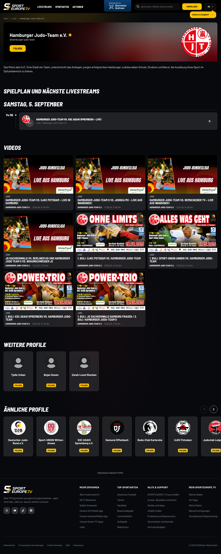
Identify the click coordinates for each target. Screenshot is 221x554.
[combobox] (159, 6)
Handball (121, 505)
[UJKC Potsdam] (183, 427)
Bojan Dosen (51, 374)
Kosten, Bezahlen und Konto (161, 500)
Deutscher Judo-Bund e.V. (18, 441)
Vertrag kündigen (156, 527)
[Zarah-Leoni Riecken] (84, 362)
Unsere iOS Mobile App (91, 510)
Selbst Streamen (88, 505)
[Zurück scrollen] (204, 409)
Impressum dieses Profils (110, 472)
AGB (68, 545)
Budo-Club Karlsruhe (150, 440)
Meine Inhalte (196, 494)
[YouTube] (15, 510)
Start (6, 18)
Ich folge (193, 500)
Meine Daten (195, 505)
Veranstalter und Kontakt (160, 521)
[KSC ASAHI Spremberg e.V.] (84, 427)
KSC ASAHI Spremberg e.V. (84, 441)
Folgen (17, 48)
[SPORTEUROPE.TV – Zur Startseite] (17, 6)
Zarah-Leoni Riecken (84, 374)
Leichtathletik (124, 516)
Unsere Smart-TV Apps (91, 521)
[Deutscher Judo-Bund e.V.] (18, 427)
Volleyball (122, 521)
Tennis (120, 500)
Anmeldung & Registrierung (203, 516)
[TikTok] (23, 510)
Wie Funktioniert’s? (90, 494)
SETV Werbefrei (88, 500)
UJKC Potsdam (183, 440)
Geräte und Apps (156, 505)
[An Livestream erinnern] (209, 121)
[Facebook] (31, 510)
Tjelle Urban (18, 374)
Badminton (123, 527)
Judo (14, 18)
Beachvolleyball (125, 510)
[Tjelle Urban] (18, 362)
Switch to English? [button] (200, 13)
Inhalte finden (154, 510)
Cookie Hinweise (54, 545)
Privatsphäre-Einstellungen (31, 545)
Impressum (78, 545)
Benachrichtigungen (199, 510)
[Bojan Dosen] (51, 362)
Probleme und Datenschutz (161, 516)
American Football (126, 494)
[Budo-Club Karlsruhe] (150, 427)
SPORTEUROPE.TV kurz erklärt (163, 494)
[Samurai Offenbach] (117, 427)
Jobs (82, 527)
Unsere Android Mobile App (94, 516)
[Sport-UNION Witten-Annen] (51, 427)
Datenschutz (9, 545)
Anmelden (192, 6)
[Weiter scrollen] (213, 409)
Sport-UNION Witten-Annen (51, 441)
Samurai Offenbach (117, 440)
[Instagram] (7, 510)
